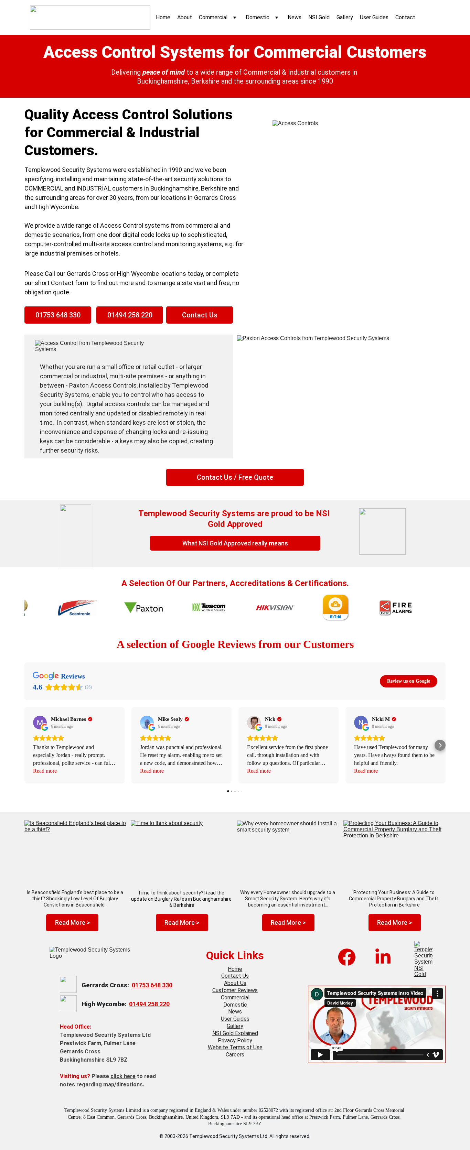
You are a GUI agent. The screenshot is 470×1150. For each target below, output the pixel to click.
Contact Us (199, 315)
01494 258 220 (129, 315)
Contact (405, 17)
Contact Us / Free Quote (235, 477)
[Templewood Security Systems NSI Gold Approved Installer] (423, 959)
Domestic (257, 17)
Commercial (213, 17)
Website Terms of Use (235, 1047)
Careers (235, 1054)
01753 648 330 (58, 315)
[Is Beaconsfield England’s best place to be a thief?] (75, 850)
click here (123, 1076)
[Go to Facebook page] (346, 957)
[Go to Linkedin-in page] (383, 957)
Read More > (72, 922)
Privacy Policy (235, 1040)
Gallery (345, 17)
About (184, 17)
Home (163, 17)
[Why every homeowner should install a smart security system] (288, 851)
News (294, 17)
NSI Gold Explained (235, 1033)
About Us (235, 983)
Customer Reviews (235, 990)
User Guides (374, 17)
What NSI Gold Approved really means (235, 543)
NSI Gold (319, 17)
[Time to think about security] (182, 850)
